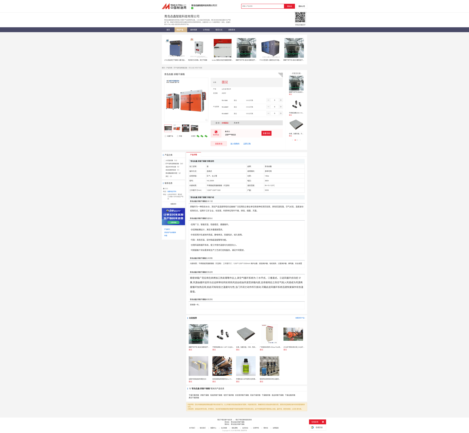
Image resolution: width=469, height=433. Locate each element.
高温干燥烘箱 (255, 395)
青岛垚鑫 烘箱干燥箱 (237, 422)
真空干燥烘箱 (194, 397)
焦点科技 (237, 430)
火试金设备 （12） (172, 160)
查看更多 (173, 204)
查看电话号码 (171, 191)
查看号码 (266, 133)
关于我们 (192, 428)
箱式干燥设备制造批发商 (244, 420)
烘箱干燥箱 (204, 395)
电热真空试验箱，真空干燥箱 (197, 60)
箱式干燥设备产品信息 (224, 420)
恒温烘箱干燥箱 (216, 395)
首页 (163, 68)
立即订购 (247, 143)
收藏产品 (170, 136)
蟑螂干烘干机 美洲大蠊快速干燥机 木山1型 (250, 60)
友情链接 (276, 428)
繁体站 (266, 428)
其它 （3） (169, 176)
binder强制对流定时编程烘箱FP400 (223, 60)
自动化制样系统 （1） (173, 170)
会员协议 (245, 428)
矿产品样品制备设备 (180, 68)
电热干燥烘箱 (229, 395)
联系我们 (203, 428)
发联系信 (218, 143)
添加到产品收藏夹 (170, 232)
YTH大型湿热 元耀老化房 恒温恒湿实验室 (273, 60)
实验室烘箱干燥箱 (242, 395)
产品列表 (169, 68)
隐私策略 (235, 428)
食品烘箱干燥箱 (278, 395)
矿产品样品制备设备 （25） (175, 164)
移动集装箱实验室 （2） (173, 173)
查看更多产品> (300, 318)
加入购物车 (235, 143)
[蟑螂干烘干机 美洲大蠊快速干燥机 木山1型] (296, 83)
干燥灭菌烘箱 (194, 395)
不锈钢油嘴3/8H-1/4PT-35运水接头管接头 (302, 113)
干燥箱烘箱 (266, 395)
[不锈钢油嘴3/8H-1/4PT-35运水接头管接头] (296, 104)
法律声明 (256, 428)
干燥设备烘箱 (290, 395)
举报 (180, 136)
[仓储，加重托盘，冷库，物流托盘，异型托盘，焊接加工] (296, 124)
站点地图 (224, 428)
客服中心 (213, 428)
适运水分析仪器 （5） (173, 167)
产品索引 (167, 229)
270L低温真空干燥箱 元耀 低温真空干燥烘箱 (178, 60)
